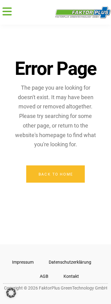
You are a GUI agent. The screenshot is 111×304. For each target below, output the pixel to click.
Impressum (23, 262)
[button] (7, 12)
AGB (44, 276)
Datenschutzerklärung (70, 262)
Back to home (56, 174)
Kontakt (71, 276)
